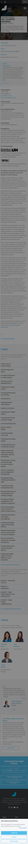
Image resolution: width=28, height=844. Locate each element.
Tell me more (22, 827)
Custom (14, 837)
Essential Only (14, 841)
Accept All (14, 833)
